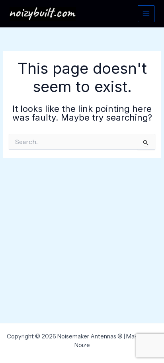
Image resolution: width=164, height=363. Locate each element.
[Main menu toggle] (146, 13)
